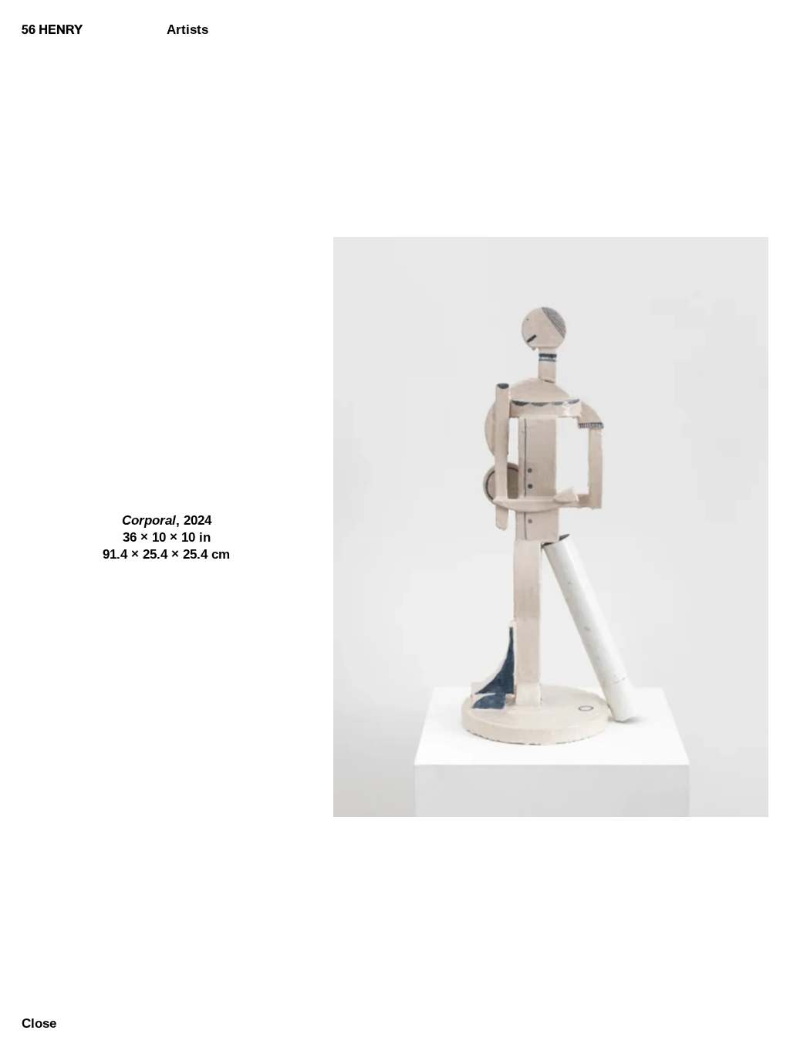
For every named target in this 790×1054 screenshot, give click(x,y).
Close (39, 1024)
